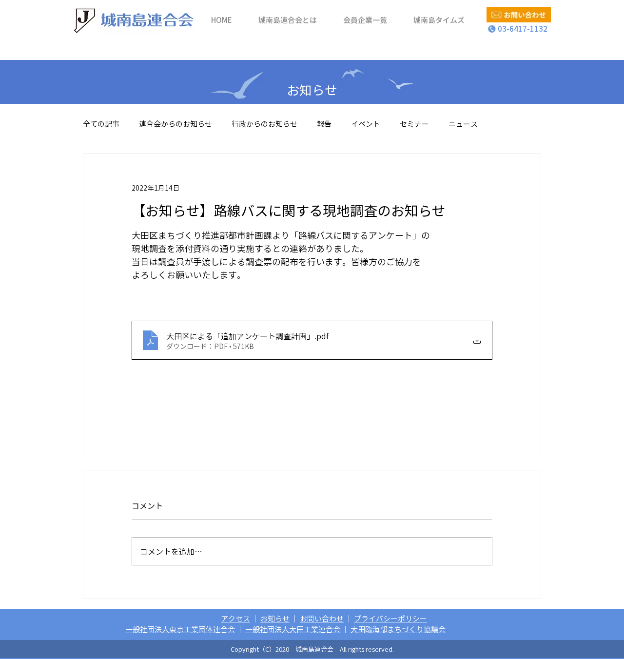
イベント (365, 123)
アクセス (235, 618)
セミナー (414, 123)
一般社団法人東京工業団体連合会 (180, 629)
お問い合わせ (322, 618)
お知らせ (275, 618)
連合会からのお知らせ (175, 123)
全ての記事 (101, 123)
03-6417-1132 (518, 28)
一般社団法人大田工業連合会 (292, 629)
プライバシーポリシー (390, 618)
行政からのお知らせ (264, 123)
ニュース (463, 123)
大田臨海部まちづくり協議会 (398, 629)
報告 (324, 123)
